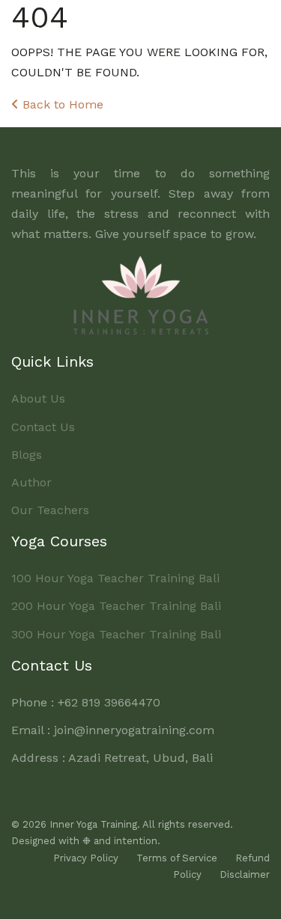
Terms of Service (176, 858)
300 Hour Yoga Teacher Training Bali (116, 634)
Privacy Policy (85, 858)
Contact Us (43, 427)
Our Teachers (50, 510)
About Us (38, 398)
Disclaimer (245, 874)
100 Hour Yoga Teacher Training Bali (115, 578)
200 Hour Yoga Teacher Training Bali (116, 606)
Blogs (26, 455)
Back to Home (61, 104)
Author (31, 482)
